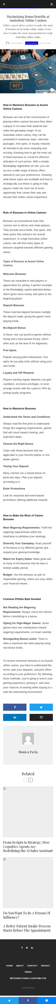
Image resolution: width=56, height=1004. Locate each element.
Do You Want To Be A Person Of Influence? (26, 915)
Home (9, 966)
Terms (28, 972)
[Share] (14, 707)
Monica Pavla (16, 43)
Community (31, 43)
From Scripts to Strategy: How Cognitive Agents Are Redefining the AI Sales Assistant (28, 846)
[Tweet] (41, 707)
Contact (32, 966)
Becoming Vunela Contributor (28, 978)
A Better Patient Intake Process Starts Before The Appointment (27, 928)
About (20, 966)
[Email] (41, 717)
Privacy (45, 966)
